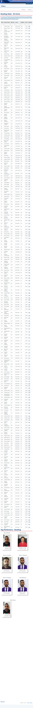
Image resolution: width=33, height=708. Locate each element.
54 (6, 19)
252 (29, 123)
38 (16, 18)
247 (29, 130)
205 (29, 223)
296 (29, 75)
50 (1, 19)
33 (9, 18)
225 (29, 161)
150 (29, 485)
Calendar (23, 9)
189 (29, 275)
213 (29, 189)
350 (29, 42)
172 (29, 369)
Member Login (29, 3)
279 (29, 94)
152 (29, 474)
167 (29, 385)
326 (29, 57)
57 (10, 19)
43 (23, 18)
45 (26, 18)
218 (29, 170)
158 (29, 433)
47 (28, 18)
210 (29, 204)
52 (3, 19)
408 (29, 33)
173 (29, 361)
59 (13, 19)
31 (6, 18)
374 (29, 39)
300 (29, 73)
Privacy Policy (29, 702)
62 (17, 19)
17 (18, 16)
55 (8, 19)
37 (15, 18)
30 (5, 18)
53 (5, 19)
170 (29, 378)
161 (29, 425)
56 (9, 19)
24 (28, 16)
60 (15, 19)
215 (29, 182)
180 (29, 325)
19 (21, 16)
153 (29, 468)
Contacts (29, 9)
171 (29, 372)
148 (29, 496)
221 (29, 168)
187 (29, 286)
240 (29, 137)
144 (29, 519)
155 (29, 451)
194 (29, 261)
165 (29, 390)
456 (29, 28)
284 (29, 87)
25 (29, 16)
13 (13, 16)
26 (30, 16)
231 (29, 155)
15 (15, 16)
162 (29, 416)
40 (19, 18)
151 (29, 477)
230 (29, 159)
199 (29, 249)
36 (13, 18)
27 (1, 18)
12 (11, 16)
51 (2, 19)
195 (29, 257)
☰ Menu (3, 6)
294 (29, 80)
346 (29, 51)
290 (29, 85)
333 (29, 55)
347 (29, 48)
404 (29, 36)
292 (29, 82)
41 (20, 18)
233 (29, 153)
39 (17, 18)
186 (29, 293)
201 (29, 247)
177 (29, 340)
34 (10, 18)
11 (10, 16)
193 (29, 264)
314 (29, 63)
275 (29, 97)
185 (29, 299)
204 (29, 233)
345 (29, 54)
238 (29, 143)
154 (29, 465)
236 (29, 146)
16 (17, 16)
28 (2, 18)
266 (29, 107)
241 (29, 133)
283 (29, 90)
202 (29, 244)
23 (26, 16)
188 (29, 278)
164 (29, 399)
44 (24, 18)
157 (29, 439)
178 (29, 331)
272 (29, 101)
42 (21, 18)
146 (29, 515)
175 (29, 352)
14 (14, 16)
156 (29, 445)
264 (29, 117)
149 (29, 487)
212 (29, 192)
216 (29, 177)
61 (16, 19)
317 (29, 60)
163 (29, 407)
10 (8, 16)
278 (29, 95)
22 (25, 16)
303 (29, 71)
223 (29, 166)
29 (3, 18)
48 (30, 18)
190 (29, 272)
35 (12, 18)
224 (29, 163)
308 (29, 66)
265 (29, 112)
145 (29, 517)
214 (29, 184)
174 (29, 355)
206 (29, 215)
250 (29, 128)
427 (29, 30)
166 (29, 388)
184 (29, 302)
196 (29, 252)
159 (29, 430)
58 (12, 19)
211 (29, 196)
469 (29, 26)
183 (29, 312)
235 (29, 150)
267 (29, 104)
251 (29, 126)
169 (29, 383)
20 (22, 16)
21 (24, 16)
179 (29, 328)
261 (29, 120)
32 (8, 18)
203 (29, 238)
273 (29, 99)
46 (27, 18)
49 (31, 18)
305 (29, 68)
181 (29, 315)
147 (29, 506)
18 (19, 16)
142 (29, 524)
